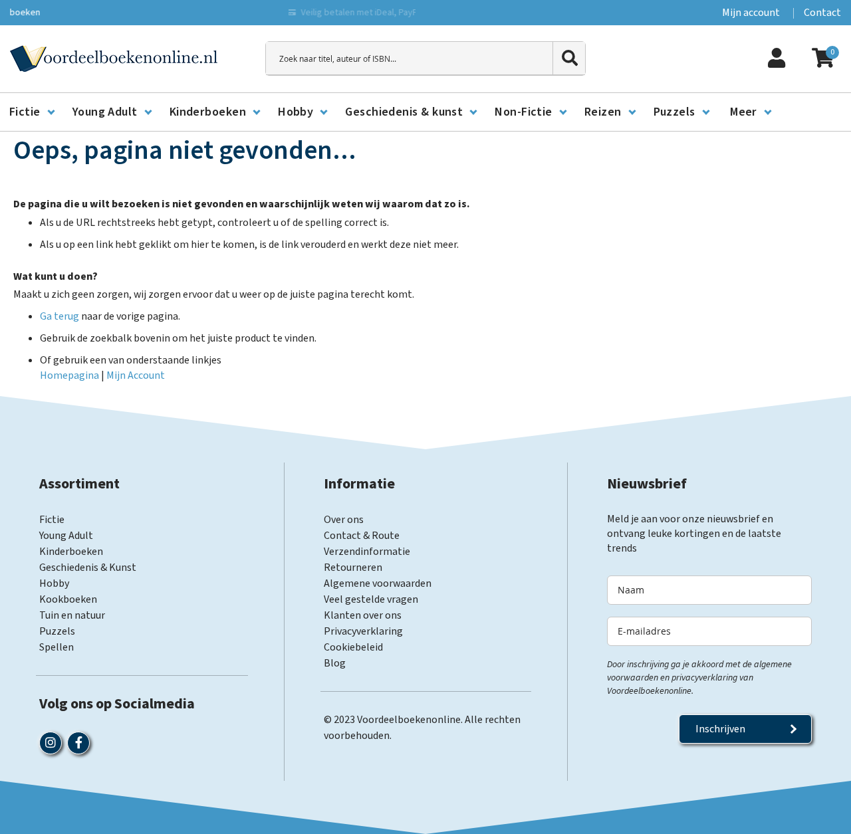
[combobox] (425, 58)
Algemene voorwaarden (377, 583)
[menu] (425, 112)
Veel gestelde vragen (371, 599)
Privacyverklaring (363, 631)
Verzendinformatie (367, 551)
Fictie (51, 519)
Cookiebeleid (353, 647)
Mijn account (751, 12)
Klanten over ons (363, 615)
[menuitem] (31, 112)
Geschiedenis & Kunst (87, 567)
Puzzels (57, 631)
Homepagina (69, 375)
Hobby (54, 583)
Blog (335, 663)
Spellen (56, 647)
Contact (822, 12)
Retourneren (353, 567)
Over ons (344, 519)
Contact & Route (362, 535)
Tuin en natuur (72, 615)
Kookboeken (68, 599)
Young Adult (66, 535)
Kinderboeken (71, 551)
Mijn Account (135, 375)
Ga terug (59, 316)
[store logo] (113, 58)
